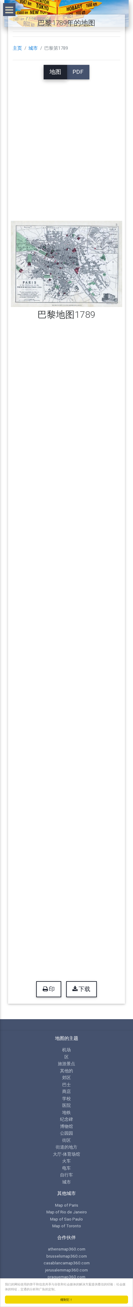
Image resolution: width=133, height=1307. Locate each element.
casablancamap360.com (67, 1262)
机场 (66, 1049)
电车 (66, 1168)
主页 (17, 48)
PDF (78, 72)
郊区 (66, 1077)
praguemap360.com (66, 1276)
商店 (66, 1091)
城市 (33, 48)
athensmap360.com (66, 1248)
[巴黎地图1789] (66, 264)
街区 (66, 1140)
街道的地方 (66, 1147)
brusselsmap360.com (66, 1256)
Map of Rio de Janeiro (66, 1211)
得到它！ (66, 1299)
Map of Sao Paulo (66, 1219)
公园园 (66, 1133)
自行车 (66, 1174)
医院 (66, 1105)
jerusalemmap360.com (66, 1269)
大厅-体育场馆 (66, 1154)
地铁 (66, 1112)
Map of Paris (66, 1205)
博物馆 (66, 1126)
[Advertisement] (66, 145)
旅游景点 (66, 1063)
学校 (66, 1098)
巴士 (66, 1084)
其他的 (66, 1070)
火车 (66, 1160)
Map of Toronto (66, 1225)
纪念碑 (66, 1119)
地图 (55, 72)
